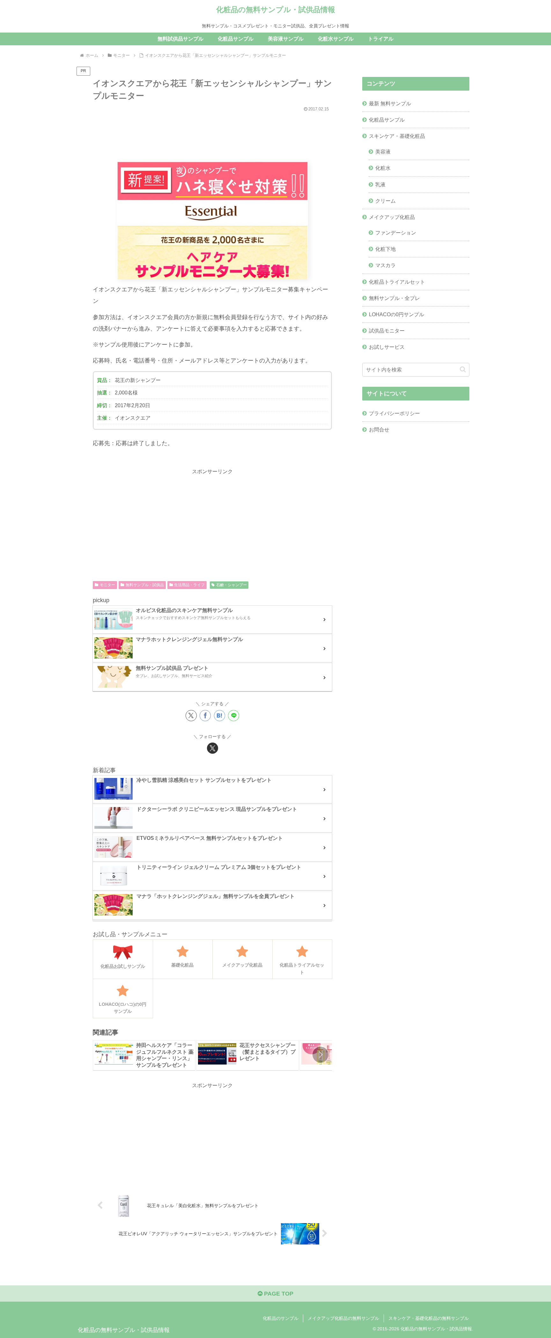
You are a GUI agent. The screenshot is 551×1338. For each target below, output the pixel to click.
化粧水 (383, 168)
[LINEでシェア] (233, 715)
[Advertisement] (212, 133)
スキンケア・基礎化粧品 (397, 136)
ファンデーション (395, 232)
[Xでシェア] (191, 715)
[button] (320, 1055)
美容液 (383, 151)
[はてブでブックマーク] (219, 715)
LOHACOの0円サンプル (396, 314)
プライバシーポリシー (394, 413)
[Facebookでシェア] (205, 715)
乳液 (380, 184)
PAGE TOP (277, 1293)
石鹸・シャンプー (231, 585)
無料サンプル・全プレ (394, 298)
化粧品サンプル (387, 120)
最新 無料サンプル (390, 103)
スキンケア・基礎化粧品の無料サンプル (428, 1318)
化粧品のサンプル (280, 1318)
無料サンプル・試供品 (145, 585)
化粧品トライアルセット (397, 282)
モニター (107, 585)
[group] (144, 1055)
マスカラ (385, 265)
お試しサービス (387, 347)
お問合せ (379, 429)
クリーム (385, 201)
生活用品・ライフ (189, 585)
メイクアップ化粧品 (392, 217)
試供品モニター (387, 330)
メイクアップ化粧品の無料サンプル (343, 1318)
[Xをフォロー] (212, 748)
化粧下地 (385, 249)
